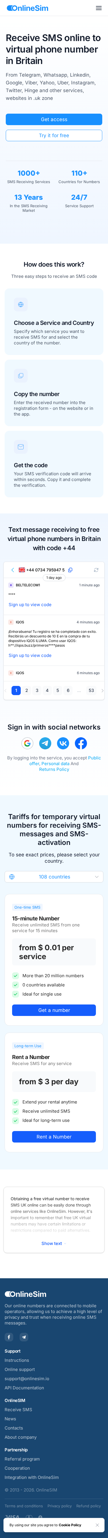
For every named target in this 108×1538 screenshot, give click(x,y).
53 (91, 690)
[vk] (63, 743)
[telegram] (45, 743)
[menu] (99, 8)
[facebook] (81, 743)
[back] (13, 570)
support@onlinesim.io (27, 1378)
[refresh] (96, 570)
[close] (97, 1525)
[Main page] (27, 8)
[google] (27, 743)
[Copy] (70, 570)
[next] (102, 690)
